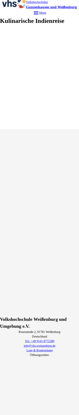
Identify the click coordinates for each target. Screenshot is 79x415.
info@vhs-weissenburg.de (39, 345)
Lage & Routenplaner (39, 350)
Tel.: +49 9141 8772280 (39, 341)
